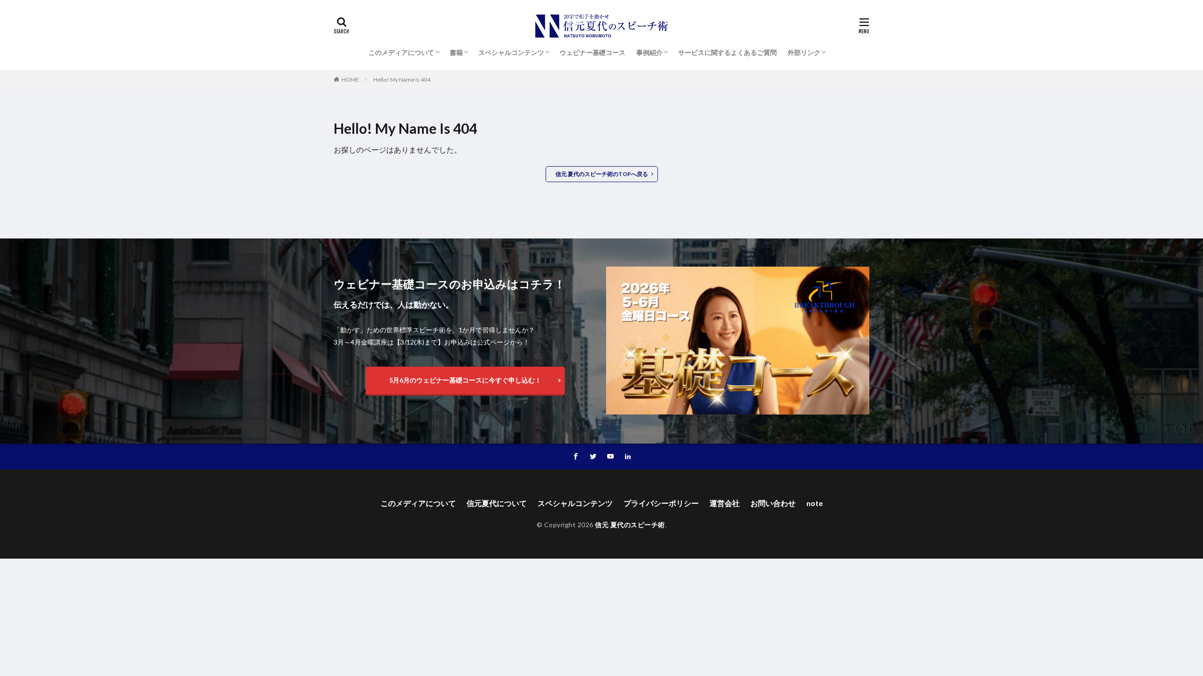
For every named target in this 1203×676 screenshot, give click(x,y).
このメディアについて (401, 52)
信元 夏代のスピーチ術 (630, 525)
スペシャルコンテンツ (511, 52)
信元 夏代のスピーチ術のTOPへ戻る (601, 173)
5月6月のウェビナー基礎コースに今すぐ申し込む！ (465, 380)
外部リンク (804, 52)
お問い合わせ (773, 503)
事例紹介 (649, 52)
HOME (350, 79)
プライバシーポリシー (661, 503)
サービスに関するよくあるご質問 (727, 52)
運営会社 (725, 503)
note (814, 503)
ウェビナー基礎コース (592, 52)
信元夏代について (497, 503)
